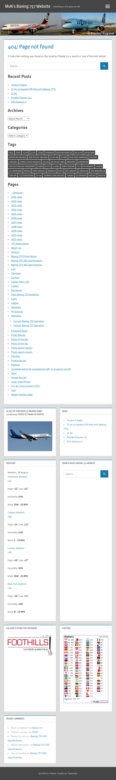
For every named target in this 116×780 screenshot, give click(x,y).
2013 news (16, 239)
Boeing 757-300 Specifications (26, 264)
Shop (13, 373)
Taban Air (83, 171)
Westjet (92, 175)
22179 (32, 152)
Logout (14, 302)
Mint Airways (39, 171)
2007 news (16, 222)
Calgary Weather (16, 512)
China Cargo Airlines (30, 162)
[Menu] (107, 6)
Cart (13, 269)
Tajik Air (12, 175)
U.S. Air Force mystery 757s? (25, 385)
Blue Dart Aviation (78, 157)
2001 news (16, 196)
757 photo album (20, 243)
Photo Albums (18, 335)
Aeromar (49, 152)
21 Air (14, 93)
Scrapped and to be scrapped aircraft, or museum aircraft (41, 368)
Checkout (16, 273)
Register (15, 364)
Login (14, 298)
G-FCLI (48, 166)
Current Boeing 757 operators (29, 321)
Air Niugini (89, 152)
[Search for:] (54, 66)
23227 (35, 732)
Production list (18, 360)
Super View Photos (21, 381)
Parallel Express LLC (21, 97)
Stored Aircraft (18, 377)
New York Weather (17, 583)
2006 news (16, 218)
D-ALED (45, 162)
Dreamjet (71, 162)
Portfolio (15, 356)
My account (17, 311)
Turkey (70, 175)
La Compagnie (15, 171)
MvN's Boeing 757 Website (27, 6)
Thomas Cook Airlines (54, 175)
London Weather (16, 548)
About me (16, 247)
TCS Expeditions (26, 175)
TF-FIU (39, 175)
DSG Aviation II (18, 101)
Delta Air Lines (58, 162)
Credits (15, 285)
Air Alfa (78, 152)
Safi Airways (71, 171)
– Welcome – (17, 192)
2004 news (16, 209)
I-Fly (79, 166)
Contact (15, 277)
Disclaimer (16, 290)
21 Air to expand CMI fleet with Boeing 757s (33, 89)
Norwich (52, 171)
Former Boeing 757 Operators (29, 325)
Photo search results (21, 347)
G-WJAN (56, 166)
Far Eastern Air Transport (22, 166)
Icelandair (88, 166)
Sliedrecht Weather (17, 476)
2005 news (16, 213)
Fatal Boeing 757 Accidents (25, 294)
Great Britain (68, 166)
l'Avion (99, 166)
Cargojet (13, 162)
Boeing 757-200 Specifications (26, 260)
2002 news (16, 201)
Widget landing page (22, 394)
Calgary (93, 157)
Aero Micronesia (64, 152)
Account (15, 252)
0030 (18, 152)
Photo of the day (19, 339)
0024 (11, 152)
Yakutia (101, 175)
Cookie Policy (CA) (20, 281)
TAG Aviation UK (98, 171)
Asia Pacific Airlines (38, 157)
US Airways (81, 175)
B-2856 (64, 157)
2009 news (16, 230)
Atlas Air (54, 157)
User (13, 390)
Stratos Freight (19, 84)
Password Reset (19, 330)
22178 (25, 152)
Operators (16, 315)
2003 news (16, 205)
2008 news (16, 226)
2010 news (16, 235)
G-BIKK (40, 166)
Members (16, 307)
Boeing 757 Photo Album (24, 256)
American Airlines (17, 157)
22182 (40, 152)
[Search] (104, 66)
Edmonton (83, 162)
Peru (60, 171)
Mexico (27, 171)
